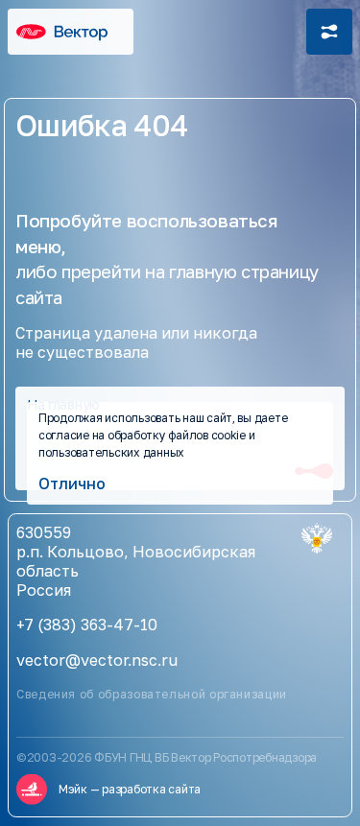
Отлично (72, 483)
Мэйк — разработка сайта (130, 789)
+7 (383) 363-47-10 (86, 624)
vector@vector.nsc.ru (97, 660)
